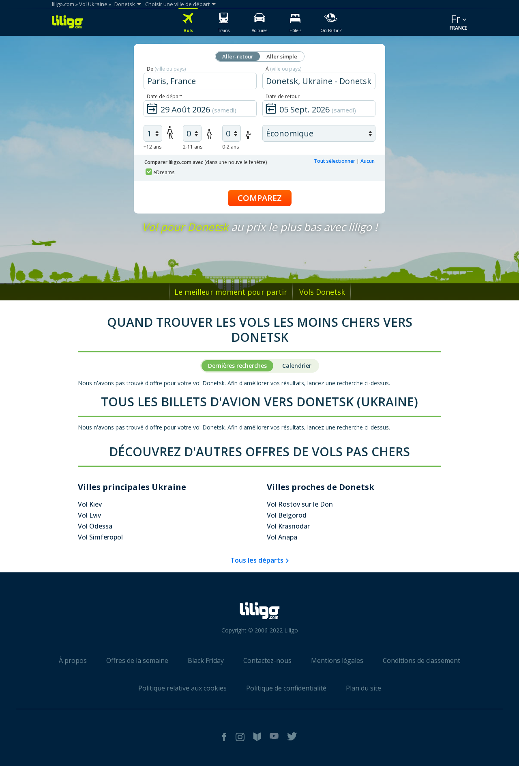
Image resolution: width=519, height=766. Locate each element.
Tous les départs (256, 560)
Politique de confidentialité (286, 688)
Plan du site (363, 688)
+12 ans (152, 146)
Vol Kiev (90, 504)
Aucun (367, 161)
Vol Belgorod (287, 515)
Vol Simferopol (100, 537)
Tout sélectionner (334, 161)
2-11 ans (192, 146)
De (166, 68)
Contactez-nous (267, 660)
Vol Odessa (95, 526)
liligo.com (63, 4)
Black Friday (206, 660)
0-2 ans (230, 146)
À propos (73, 660)
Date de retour (283, 96)
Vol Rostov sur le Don (300, 504)
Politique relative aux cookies (182, 688)
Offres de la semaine (137, 660)
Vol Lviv (89, 515)
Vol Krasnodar (288, 526)
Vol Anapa (282, 537)
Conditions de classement (421, 660)
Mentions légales (337, 660)
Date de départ (164, 96)
